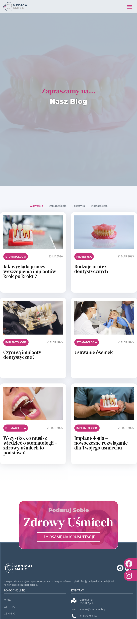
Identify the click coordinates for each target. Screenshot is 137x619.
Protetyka (79, 205)
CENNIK (9, 613)
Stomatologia (99, 205)
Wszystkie (36, 205)
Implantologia (57, 205)
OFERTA (9, 606)
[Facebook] (120, 568)
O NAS (8, 600)
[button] (129, 7)
